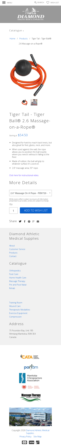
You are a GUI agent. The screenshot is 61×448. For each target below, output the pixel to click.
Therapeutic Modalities (19, 309)
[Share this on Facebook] (24, 221)
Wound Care (15, 306)
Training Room (15, 302)
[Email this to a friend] (37, 221)
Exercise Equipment (18, 313)
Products (13, 252)
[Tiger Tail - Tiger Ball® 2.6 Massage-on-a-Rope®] (30, 75)
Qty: (11, 204)
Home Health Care (17, 277)
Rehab (12, 288)
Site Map (37, 436)
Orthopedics (15, 270)
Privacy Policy (25, 436)
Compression (15, 316)
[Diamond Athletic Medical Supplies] (30, 14)
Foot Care (13, 274)
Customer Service (17, 249)
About (12, 245)
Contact (12, 256)
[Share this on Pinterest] (28, 221)
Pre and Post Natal (17, 284)
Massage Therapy (17, 281)
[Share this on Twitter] (19, 221)
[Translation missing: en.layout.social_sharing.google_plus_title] (33, 221)
